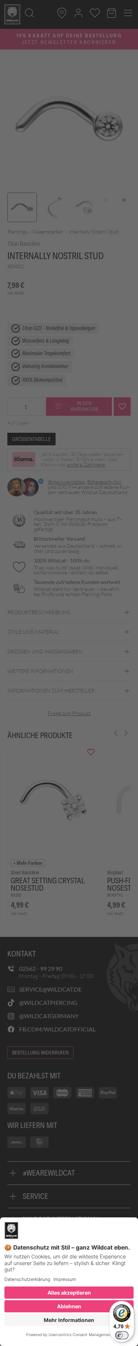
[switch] (121, 1335)
